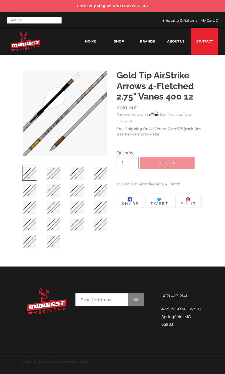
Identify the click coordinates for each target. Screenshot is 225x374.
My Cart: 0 (209, 20)
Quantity (125, 152)
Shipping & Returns (179, 20)
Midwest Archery (46, 362)
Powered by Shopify (75, 362)
